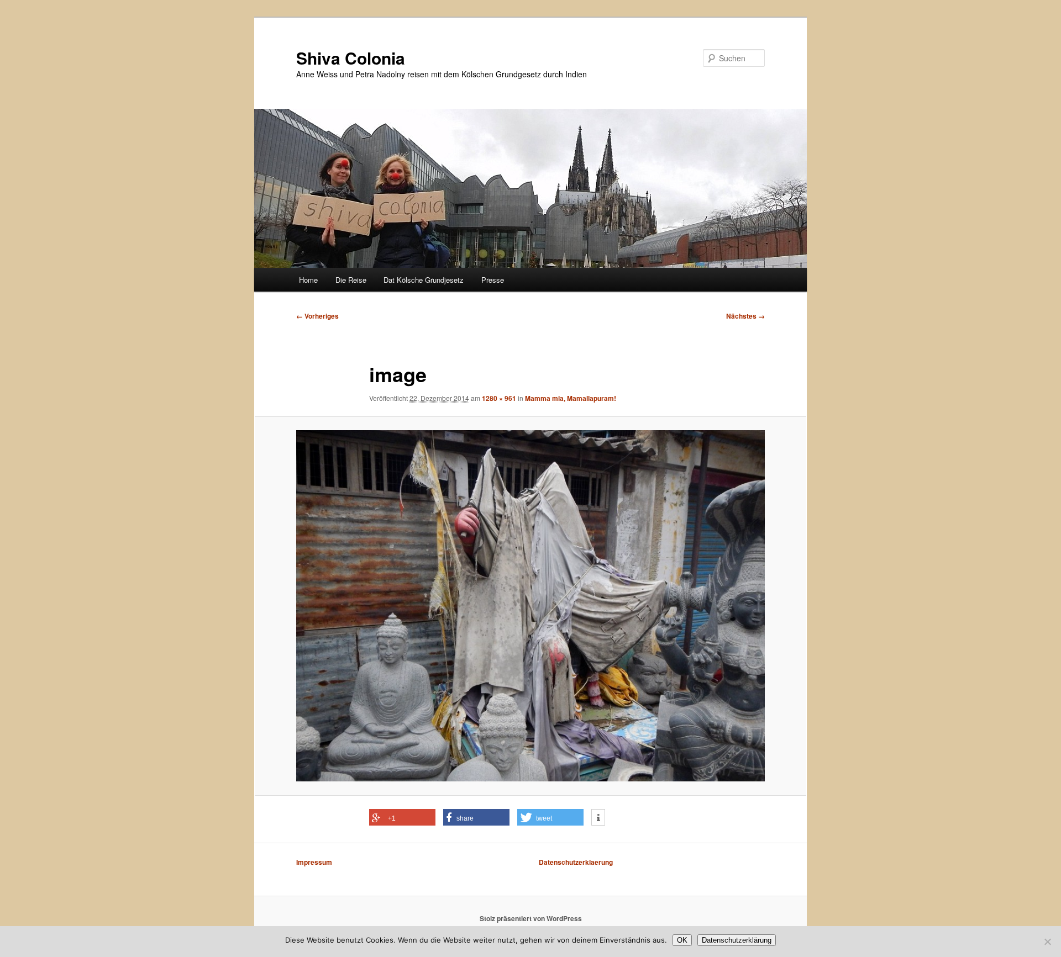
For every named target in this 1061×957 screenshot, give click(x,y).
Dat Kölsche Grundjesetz (424, 279)
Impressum (314, 862)
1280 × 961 (499, 398)
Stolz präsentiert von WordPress (531, 918)
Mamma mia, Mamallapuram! (570, 398)
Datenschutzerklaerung (576, 862)
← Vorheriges (317, 316)
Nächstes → (745, 316)
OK (682, 940)
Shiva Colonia (350, 58)
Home (308, 279)
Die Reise (350, 279)
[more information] (598, 818)
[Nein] (1047, 941)
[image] (530, 605)
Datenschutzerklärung (736, 940)
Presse (492, 279)
